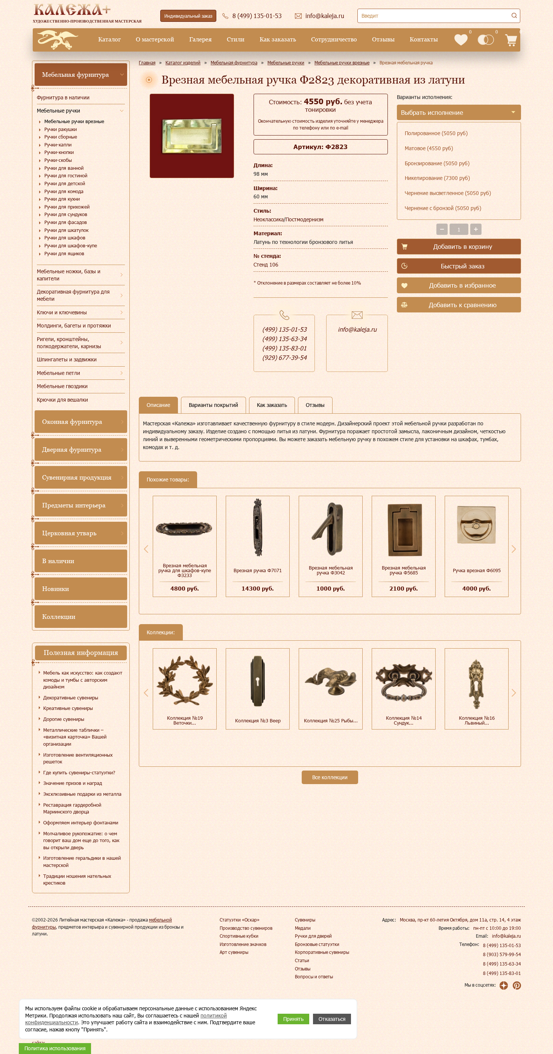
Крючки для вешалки (62, 399)
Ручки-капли (57, 145)
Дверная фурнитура (72, 449)
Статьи (302, 960)
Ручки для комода (64, 191)
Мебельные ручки (58, 110)
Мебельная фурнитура (75, 74)
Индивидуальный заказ (188, 15)
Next (514, 549)
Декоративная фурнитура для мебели (73, 295)
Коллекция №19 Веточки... (185, 720)
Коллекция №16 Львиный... (477, 720)
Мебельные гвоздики (62, 386)
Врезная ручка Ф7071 (258, 570)
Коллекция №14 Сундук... (404, 720)
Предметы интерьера (74, 505)
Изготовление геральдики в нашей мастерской (82, 861)
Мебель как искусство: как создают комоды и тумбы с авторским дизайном (82, 680)
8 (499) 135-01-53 (502, 945)
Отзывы (383, 39)
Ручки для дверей (313, 935)
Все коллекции (330, 777)
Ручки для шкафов (64, 238)
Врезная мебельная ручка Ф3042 (331, 570)
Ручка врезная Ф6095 (477, 570)
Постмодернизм (305, 219)
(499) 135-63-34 (284, 338)
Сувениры (305, 919)
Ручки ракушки (60, 129)
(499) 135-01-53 (284, 329)
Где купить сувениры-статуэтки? (79, 772)
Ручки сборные (60, 137)
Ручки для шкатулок (66, 230)
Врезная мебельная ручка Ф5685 (404, 570)
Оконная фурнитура (72, 421)
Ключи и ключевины (62, 312)
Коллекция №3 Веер (258, 720)
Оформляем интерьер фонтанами (80, 822)
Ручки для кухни (62, 199)
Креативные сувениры (68, 708)
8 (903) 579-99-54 (502, 954)
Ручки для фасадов (65, 222)
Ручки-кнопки (59, 152)
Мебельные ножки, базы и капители (68, 275)
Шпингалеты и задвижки (67, 359)
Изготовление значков (243, 944)
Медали (303, 928)
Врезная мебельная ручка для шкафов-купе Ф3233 (184, 570)
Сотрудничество (334, 39)
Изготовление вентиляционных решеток (77, 758)
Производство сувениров (246, 928)
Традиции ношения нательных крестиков (77, 879)
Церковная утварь (69, 533)
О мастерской (155, 39)
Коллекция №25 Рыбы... (331, 720)
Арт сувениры (234, 952)
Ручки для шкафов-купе (70, 245)
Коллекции (58, 616)
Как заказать (278, 39)
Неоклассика (269, 219)
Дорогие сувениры (63, 719)
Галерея (200, 39)
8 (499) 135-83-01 (502, 973)
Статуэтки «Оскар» (240, 919)
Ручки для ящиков (64, 253)
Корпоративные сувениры (322, 952)
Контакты (424, 39)
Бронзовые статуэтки (317, 944)
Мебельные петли (58, 373)
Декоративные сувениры (70, 698)
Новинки (55, 588)
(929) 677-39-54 (284, 357)
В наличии (58, 561)
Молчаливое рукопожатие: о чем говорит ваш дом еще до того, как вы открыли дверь (81, 840)
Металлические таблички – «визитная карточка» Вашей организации (74, 737)
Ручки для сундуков (65, 214)
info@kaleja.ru (357, 329)
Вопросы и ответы (314, 976)
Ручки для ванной (64, 168)
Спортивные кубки (239, 935)
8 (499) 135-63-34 (502, 963)
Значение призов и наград (72, 783)
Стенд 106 (266, 264)
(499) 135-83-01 (284, 348)
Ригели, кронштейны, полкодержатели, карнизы (69, 342)
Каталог (109, 39)
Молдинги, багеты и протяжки (74, 325)
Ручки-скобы (58, 160)
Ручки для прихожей (67, 207)
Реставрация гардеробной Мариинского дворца (72, 808)
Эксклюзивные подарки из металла (82, 794)
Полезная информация (81, 652)
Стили (236, 39)
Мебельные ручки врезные (74, 121)
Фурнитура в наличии (63, 97)
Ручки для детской (64, 183)
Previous (146, 549)
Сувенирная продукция (76, 477)
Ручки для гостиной (65, 175)
